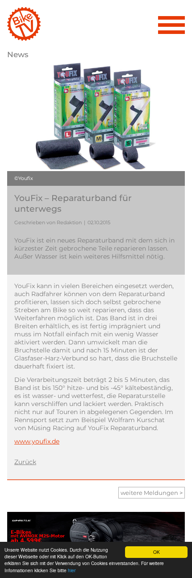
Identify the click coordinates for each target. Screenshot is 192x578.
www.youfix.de (36, 441)
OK (156, 552)
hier (71, 570)
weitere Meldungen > (152, 492)
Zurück (25, 462)
